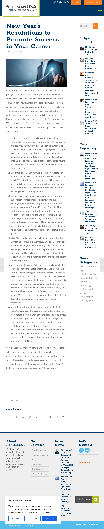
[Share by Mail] (63, 417)
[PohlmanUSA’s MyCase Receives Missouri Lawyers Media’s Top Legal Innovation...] (2, 265)
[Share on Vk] (50, 417)
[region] (33, 510)
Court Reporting (88, 266)
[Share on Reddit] (56, 417)
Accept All (50, 518)
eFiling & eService (39, 474)
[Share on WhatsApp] (23, 417)
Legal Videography (40, 455)
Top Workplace (87, 296)
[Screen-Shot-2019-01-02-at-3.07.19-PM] (36, 73)
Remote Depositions (37, 462)
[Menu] (98, 9)
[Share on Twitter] (16, 417)
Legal (82, 270)
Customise (16, 518)
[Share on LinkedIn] (36, 417)
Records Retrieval (88, 277)
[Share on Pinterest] (30, 417)
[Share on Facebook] (9, 417)
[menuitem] (81, 524)
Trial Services (38, 469)
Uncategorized (14, 51)
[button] (95, 499)
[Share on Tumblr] (43, 417)
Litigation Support (88, 274)
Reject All (33, 518)
